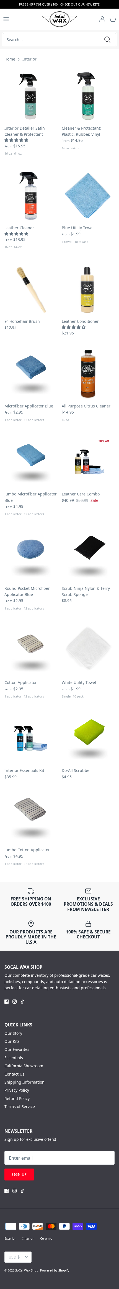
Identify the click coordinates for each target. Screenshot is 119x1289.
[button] (16, 140)
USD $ (14, 1257)
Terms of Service (19, 1106)
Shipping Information (24, 1082)
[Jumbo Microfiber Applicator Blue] (30, 461)
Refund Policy (17, 1098)
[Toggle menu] (6, 19)
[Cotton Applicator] (30, 650)
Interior (29, 59)
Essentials (13, 1057)
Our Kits (12, 1041)
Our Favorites (16, 1049)
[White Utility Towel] (88, 650)
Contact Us (14, 1074)
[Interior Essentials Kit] (30, 738)
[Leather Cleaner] (30, 195)
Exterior (10, 1238)
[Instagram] (14, 1002)
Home (9, 59)
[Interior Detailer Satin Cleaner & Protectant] (30, 95)
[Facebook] (6, 1002)
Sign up (19, 1174)
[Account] (101, 19)
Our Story (13, 1033)
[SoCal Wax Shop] (59, 19)
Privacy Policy (16, 1090)
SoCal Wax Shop (26, 1270)
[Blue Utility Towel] (88, 195)
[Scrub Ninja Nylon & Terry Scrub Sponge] (88, 556)
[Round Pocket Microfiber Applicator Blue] (30, 556)
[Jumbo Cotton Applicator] (30, 817)
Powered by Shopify (54, 1270)
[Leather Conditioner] (88, 289)
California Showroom (23, 1065)
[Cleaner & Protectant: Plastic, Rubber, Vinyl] (88, 95)
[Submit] (107, 39)
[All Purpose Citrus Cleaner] (88, 373)
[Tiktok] (22, 1002)
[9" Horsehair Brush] (30, 289)
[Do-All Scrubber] (88, 738)
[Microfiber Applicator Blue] (30, 373)
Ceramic (46, 1238)
